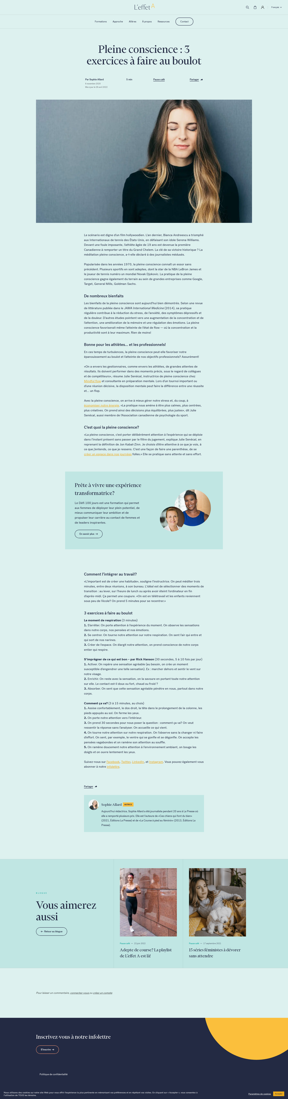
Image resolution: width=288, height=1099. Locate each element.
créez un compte (102, 993)
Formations (101, 21)
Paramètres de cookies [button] (259, 1094)
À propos (147, 21)
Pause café (159, 79)
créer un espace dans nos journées (108, 454)
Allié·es (132, 21)
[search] (247, 7)
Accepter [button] (278, 1094)
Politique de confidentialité (54, 1074)
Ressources (164, 21)
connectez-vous (79, 993)
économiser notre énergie (101, 405)
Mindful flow (92, 381)
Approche (118, 21)
